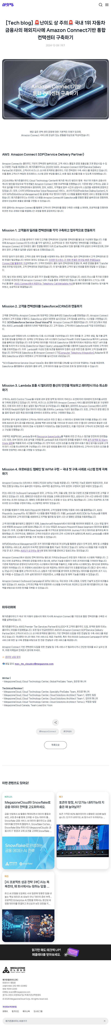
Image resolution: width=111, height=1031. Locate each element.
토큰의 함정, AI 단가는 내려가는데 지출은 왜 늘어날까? (81, 804)
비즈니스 (8, 797)
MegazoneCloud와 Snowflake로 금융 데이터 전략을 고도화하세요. (27, 804)
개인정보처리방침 (10, 1007)
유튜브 (5, 1011)
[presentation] (28, 853)
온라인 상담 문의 (13, 657)
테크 (63, 45)
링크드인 (15, 1011)
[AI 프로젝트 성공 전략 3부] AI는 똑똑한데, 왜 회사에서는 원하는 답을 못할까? (27, 884)
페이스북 (26, 1011)
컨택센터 (67, 731)
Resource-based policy (49, 436)
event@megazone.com (19, 992)
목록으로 (55, 745)
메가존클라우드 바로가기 (16, 1021)
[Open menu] (107, 5)
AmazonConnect (47, 731)
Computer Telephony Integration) (77, 353)
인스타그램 (38, 1011)
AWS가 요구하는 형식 (31, 551)
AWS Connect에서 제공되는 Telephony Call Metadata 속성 (43, 283)
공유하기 (55, 722)
